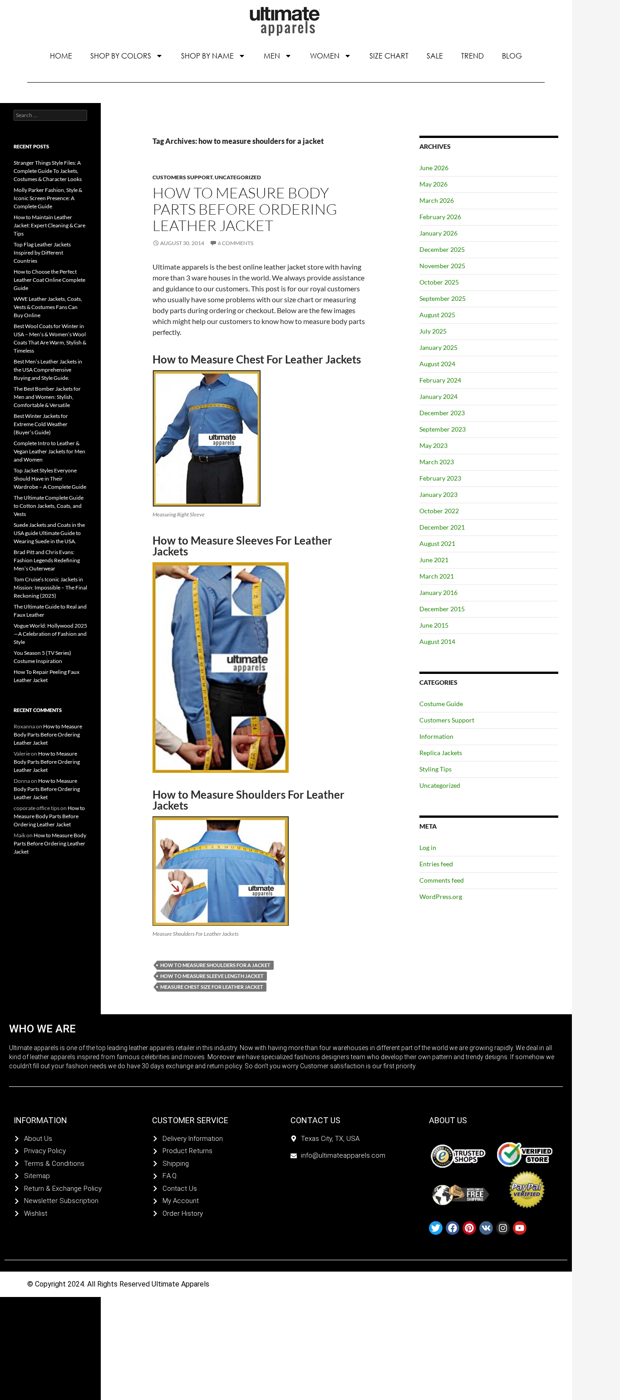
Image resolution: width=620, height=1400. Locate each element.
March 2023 (436, 462)
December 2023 (442, 413)
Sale (435, 55)
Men (272, 55)
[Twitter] (436, 1228)
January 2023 (438, 494)
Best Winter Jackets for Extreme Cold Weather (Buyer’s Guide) (41, 424)
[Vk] (486, 1228)
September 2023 (442, 429)
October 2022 (439, 511)
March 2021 (436, 576)
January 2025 (438, 347)
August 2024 (437, 364)
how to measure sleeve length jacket (212, 976)
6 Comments (235, 243)
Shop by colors (120, 55)
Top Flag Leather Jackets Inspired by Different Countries (42, 252)
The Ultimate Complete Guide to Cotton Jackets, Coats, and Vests (49, 505)
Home (61, 55)
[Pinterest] (469, 1228)
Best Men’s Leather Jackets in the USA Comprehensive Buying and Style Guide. (48, 369)
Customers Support (182, 177)
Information (436, 736)
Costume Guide (441, 703)
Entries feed (436, 864)
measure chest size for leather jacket (211, 987)
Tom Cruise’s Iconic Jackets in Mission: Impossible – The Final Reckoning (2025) (50, 587)
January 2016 (438, 592)
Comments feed (441, 880)
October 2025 (439, 282)
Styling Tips (435, 769)
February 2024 (440, 380)
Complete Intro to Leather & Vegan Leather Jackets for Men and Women (49, 451)
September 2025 (442, 298)
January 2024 (438, 396)
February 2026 (440, 217)
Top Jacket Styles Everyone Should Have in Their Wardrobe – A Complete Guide (50, 478)
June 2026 (433, 168)
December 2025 (442, 249)
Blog (512, 55)
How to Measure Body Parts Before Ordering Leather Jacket (245, 209)
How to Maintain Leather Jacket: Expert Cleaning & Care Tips (49, 225)
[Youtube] (520, 1228)
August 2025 (437, 315)
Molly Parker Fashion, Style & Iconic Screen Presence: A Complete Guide (48, 198)
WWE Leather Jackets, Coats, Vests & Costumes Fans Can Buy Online (48, 307)
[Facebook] (452, 1228)
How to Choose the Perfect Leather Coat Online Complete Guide (49, 279)
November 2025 (442, 266)
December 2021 (442, 527)
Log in (427, 847)
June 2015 (433, 625)
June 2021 (433, 560)
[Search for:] (50, 115)
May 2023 (433, 445)
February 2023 (440, 478)
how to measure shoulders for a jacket (215, 965)
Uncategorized (238, 177)
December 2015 (442, 609)
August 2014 (437, 641)
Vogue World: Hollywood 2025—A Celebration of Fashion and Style (50, 633)
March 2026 (436, 200)
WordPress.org (440, 896)
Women (325, 55)
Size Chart (388, 55)
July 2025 (433, 331)
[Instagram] (503, 1228)
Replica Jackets (440, 752)
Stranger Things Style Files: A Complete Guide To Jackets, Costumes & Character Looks (48, 170)
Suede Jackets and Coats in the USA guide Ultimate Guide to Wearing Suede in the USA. (49, 533)
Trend (472, 55)
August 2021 (437, 543)
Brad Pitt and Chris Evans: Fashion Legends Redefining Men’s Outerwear (47, 560)
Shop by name (207, 55)
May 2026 (433, 184)
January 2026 (438, 233)
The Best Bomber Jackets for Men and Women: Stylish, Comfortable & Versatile (47, 396)
